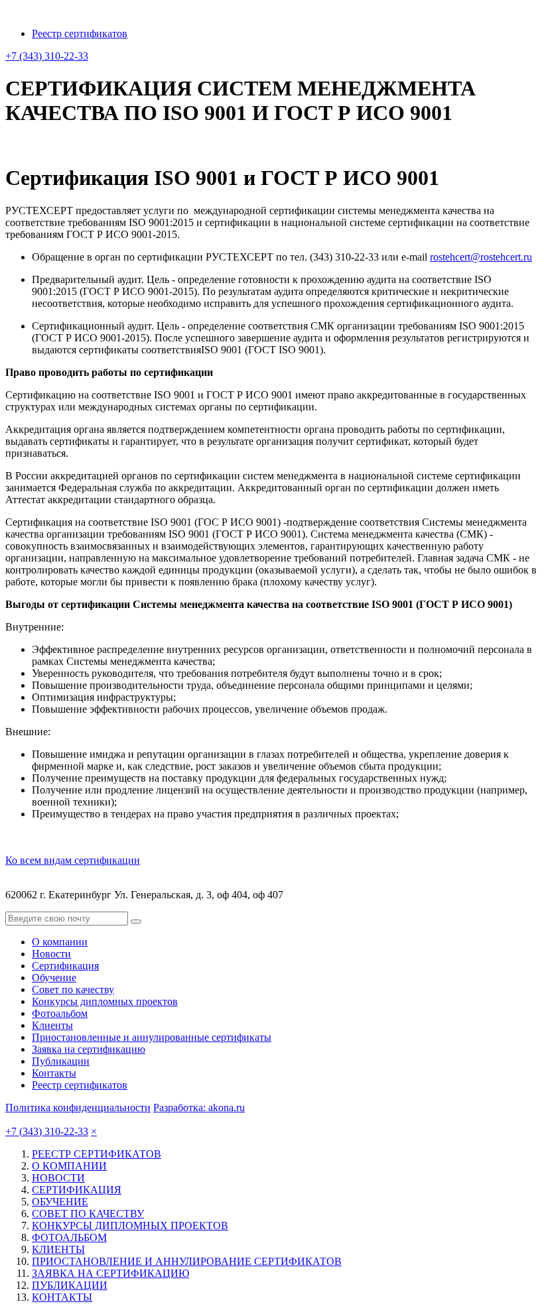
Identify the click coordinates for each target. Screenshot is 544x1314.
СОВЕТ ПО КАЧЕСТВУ (88, 1213)
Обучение (54, 977)
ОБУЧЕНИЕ (60, 1201)
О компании (60, 941)
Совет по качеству (73, 989)
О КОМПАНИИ (69, 1165)
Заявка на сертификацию (88, 1049)
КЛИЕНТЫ (58, 1249)
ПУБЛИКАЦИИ (69, 1285)
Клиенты (52, 1025)
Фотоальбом (60, 1013)
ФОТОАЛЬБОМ (69, 1237)
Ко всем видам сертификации (72, 860)
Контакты (54, 1073)
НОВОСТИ (58, 1177)
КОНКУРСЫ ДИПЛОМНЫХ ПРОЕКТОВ (130, 1225)
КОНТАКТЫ (62, 1297)
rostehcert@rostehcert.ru (481, 257)
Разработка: (199, 1107)
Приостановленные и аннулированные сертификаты (151, 1037)
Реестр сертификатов (79, 33)
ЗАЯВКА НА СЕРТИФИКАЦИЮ (110, 1273)
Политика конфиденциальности (78, 1107)
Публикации (61, 1061)
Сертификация (65, 965)
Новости (51, 953)
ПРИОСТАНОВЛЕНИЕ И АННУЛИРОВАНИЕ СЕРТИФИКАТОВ (187, 1261)
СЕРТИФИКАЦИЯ (76, 1189)
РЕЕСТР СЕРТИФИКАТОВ (96, 1154)
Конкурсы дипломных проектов (105, 1001)
